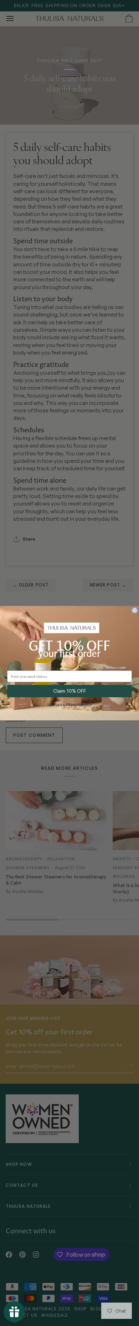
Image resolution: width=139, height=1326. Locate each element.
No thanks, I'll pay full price (69, 705)
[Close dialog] (134, 610)
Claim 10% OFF (69, 691)
